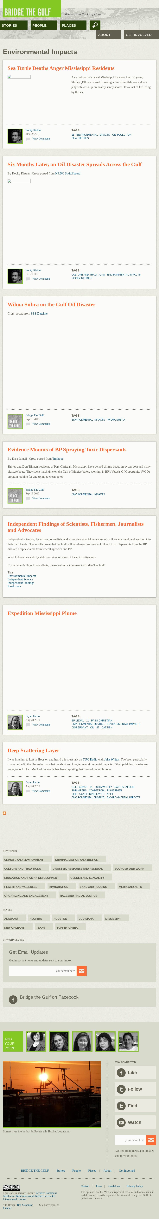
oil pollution (121, 134)
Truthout (57, 458)
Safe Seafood (124, 787)
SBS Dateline (39, 313)
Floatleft (7, 1208)
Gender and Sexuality (87, 877)
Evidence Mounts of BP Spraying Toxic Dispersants (67, 450)
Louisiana (86, 918)
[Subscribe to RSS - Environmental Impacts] (4, 813)
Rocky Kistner (33, 130)
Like (132, 1072)
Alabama (11, 918)
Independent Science (20, 579)
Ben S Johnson (25, 1205)
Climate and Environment (23, 859)
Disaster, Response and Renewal (78, 868)
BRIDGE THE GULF (35, 1170)
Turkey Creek (67, 927)
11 (73, 134)
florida (36, 918)
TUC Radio (90, 759)
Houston (60, 918)
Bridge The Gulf (35, 415)
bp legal (78, 720)
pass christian (101, 720)
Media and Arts (130, 886)
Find (132, 1105)
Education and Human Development (31, 877)
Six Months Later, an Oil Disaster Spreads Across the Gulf (75, 164)
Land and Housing (93, 886)
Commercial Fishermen (105, 790)
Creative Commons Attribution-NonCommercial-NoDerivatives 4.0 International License (30, 1196)
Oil (92, 727)
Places (69, 25)
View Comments (41, 138)
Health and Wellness (20, 886)
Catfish (107, 727)
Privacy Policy (135, 1186)
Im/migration (58, 886)
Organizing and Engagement (26, 895)
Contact (85, 1186)
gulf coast (80, 787)
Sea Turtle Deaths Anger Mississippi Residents (61, 68)
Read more (14, 586)
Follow (135, 1089)
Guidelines (114, 1186)
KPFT (110, 794)
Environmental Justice (88, 724)
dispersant (80, 727)
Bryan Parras (33, 716)
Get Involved (139, 35)
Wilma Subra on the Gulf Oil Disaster (51, 304)
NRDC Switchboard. (68, 173)
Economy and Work (129, 868)
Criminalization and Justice (76, 859)
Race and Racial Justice (78, 895)
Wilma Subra (116, 419)
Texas (40, 927)
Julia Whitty (111, 759)
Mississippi (113, 918)
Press (99, 1186)
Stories (9, 25)
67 (98, 727)
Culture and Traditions (88, 274)
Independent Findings (21, 582)
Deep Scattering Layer (33, 750)
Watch (134, 1122)
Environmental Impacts (93, 134)
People (39, 25)
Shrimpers (79, 790)
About (104, 35)
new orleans (14, 927)
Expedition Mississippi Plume (42, 613)
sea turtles (80, 138)
